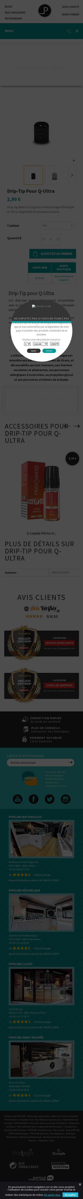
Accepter (70, 1194)
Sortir (33, 350)
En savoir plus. (52, 1194)
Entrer (49, 350)
